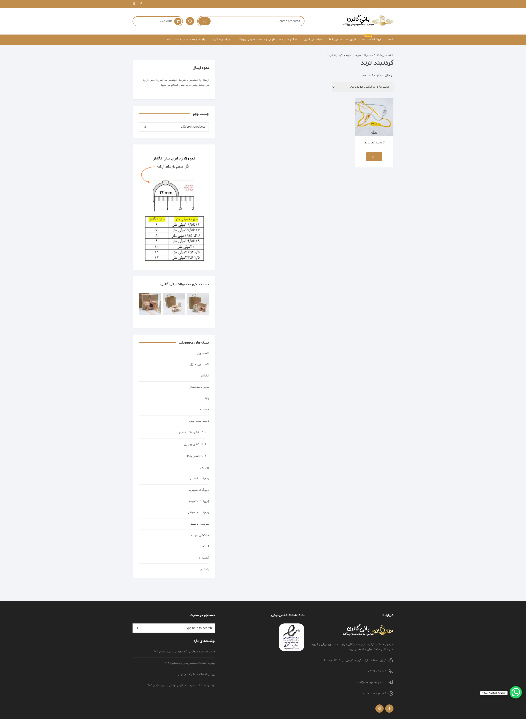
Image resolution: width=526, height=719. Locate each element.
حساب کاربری (357, 40)
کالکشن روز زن (193, 444)
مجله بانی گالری (313, 40)
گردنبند (204, 546)
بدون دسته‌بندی (199, 387)
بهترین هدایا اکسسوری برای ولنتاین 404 (189, 663)
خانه (390, 40)
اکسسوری (203, 353)
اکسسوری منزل (199, 364)
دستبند (204, 409)
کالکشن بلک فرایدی (190, 432)
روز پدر (204, 467)
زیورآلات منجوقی (198, 512)
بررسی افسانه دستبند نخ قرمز (196, 674)
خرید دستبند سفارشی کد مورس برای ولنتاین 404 (184, 652)
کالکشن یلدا (195, 456)
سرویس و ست (199, 524)
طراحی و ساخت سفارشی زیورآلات (256, 40)
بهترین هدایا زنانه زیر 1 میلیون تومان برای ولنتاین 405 (181, 685)
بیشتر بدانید (289, 40)
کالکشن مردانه (200, 535)
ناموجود (374, 156)
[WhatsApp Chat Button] (516, 692)
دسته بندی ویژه (199, 421)
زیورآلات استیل (199, 479)
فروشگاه (375, 38)
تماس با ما (335, 40)
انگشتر (205, 376)
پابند (206, 398)
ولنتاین (204, 569)
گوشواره (204, 558)
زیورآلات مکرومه (199, 501)
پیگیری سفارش (221, 40)
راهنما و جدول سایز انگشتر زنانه (186, 40)
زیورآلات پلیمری (199, 490)
